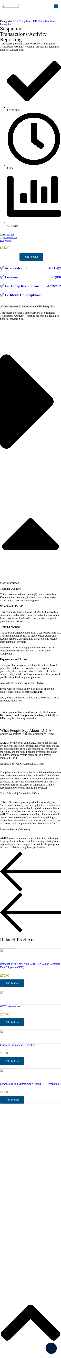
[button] (56, 6)
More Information (9, 582)
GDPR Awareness (10, 1006)
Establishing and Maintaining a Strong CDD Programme (30, 1083)
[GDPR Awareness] (8, 993)
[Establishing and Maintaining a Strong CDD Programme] (8, 1071)
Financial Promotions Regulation (17, 1045)
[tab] (9, 306)
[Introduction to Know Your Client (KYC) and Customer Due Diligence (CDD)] (8, 951)
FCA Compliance (22, 21)
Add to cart (31, 256)
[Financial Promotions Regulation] (8, 1032)
